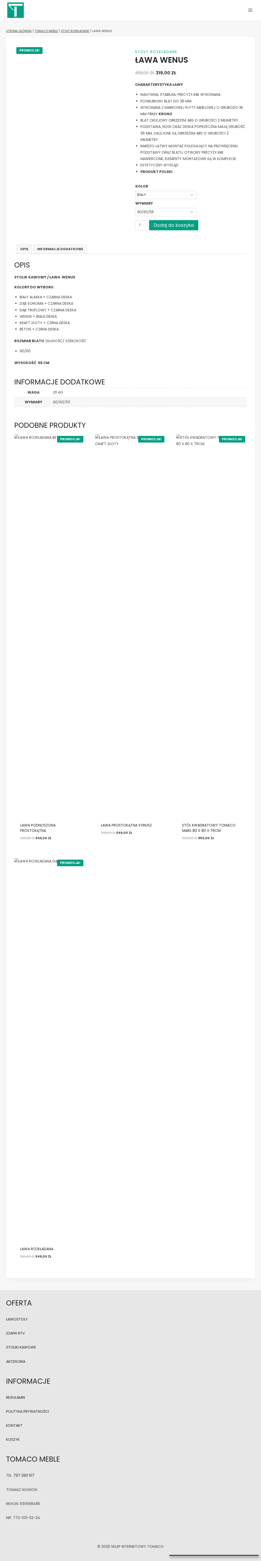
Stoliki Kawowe (21, 1347)
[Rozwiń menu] (250, 10)
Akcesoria (15, 1361)
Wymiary (144, 203)
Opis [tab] (24, 249)
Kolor (141, 186)
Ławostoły (17, 1319)
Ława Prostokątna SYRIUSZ (126, 825)
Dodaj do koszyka (174, 225)
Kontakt (14, 1425)
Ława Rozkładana (36, 1248)
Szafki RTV (15, 1333)
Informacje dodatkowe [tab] (60, 249)
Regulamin (15, 1397)
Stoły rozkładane (156, 51)
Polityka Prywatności (27, 1411)
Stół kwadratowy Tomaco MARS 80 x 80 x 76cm (209, 828)
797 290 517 (24, 1475)
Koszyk (13, 1439)
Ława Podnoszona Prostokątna (38, 828)
